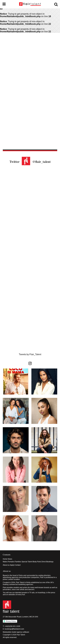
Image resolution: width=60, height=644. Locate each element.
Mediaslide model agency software (16, 632)
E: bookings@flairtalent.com (13, 629)
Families (18, 562)
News (10, 559)
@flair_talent (41, 161)
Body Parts (37, 562)
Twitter (14, 161)
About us (6, 565)
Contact (18, 565)
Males (5, 562)
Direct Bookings (47, 562)
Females (11, 562)
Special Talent (27, 562)
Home (5, 559)
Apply (12, 565)
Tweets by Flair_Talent (30, 354)
